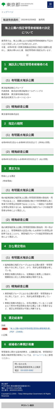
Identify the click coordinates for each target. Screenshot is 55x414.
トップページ (7, 12)
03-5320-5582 (27, 370)
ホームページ (39, 355)
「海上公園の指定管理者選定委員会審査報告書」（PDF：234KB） (30, 330)
